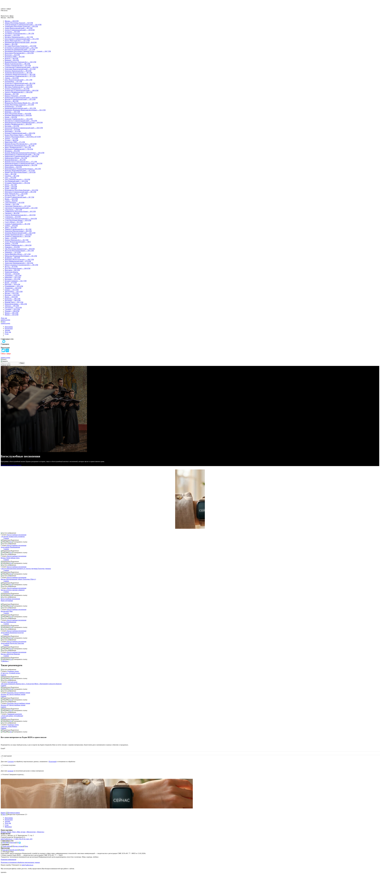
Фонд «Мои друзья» (19, 832)
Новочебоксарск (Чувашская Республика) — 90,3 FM (23, 169)
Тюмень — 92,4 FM (11, 243)
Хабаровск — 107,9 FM (13, 252)
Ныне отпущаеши (7, 600)
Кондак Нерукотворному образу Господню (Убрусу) (18, 579)
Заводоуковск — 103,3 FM (13, 291)
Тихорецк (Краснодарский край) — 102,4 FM (20, 233)
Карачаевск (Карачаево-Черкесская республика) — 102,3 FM (25, 110)
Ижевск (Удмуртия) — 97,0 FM (15, 96)
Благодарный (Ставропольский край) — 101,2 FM (22, 39)
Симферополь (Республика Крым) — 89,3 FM (20, 211)
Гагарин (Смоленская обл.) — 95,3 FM (18, 65)
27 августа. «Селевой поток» (10, 673)
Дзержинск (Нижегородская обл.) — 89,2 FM (20, 74)
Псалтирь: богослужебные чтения (18, 692)
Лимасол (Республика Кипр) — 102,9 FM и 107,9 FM (23, 137)
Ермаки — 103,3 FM (12, 290)
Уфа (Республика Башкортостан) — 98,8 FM (20, 249)
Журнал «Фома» (6, 832)
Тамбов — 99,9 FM (11, 226)
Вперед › (6, 661)
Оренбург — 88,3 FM (12, 176)
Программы (9, 327)
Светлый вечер (12, 682)
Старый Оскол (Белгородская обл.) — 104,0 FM (21, 218)
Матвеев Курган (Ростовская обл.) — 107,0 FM (20, 144)
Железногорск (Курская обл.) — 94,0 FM (18, 85)
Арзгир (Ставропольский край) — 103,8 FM (20, 30)
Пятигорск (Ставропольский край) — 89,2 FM (20, 192)
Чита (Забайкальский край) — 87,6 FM (18, 261)
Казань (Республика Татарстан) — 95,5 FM (19, 104)
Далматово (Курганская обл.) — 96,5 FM (18, 72)
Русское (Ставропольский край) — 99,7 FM (19, 197)
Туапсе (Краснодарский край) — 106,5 (18, 242)
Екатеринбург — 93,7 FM (13, 81)
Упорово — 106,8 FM (12, 311)
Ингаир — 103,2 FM (12, 293)
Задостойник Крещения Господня (12, 632)
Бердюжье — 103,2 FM (12, 279)
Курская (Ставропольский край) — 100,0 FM (20, 133)
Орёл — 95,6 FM (10, 177)
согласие (10, 771)
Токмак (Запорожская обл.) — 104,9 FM (18, 234)
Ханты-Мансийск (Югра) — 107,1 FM (17, 254)
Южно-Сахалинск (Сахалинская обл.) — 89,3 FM (21, 265)
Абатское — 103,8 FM (12, 274)
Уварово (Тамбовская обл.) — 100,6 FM (18, 245)
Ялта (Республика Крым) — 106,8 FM (17, 268)
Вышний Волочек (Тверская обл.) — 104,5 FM (20, 62)
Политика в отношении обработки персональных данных (20, 862)
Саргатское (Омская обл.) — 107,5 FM (17, 206)
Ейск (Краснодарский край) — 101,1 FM (18, 80)
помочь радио (5, 320)
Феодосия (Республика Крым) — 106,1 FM (19, 250)
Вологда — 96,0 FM (11, 58)
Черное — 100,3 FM (11, 313)
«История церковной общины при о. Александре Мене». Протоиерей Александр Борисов (31, 684)
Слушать (4, 535)
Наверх (3, 812)
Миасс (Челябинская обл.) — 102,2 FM (18, 147)
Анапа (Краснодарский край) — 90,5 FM (18, 28)
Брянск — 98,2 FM (11, 44)
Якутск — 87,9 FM (11, 266)
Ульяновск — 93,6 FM (12, 247)
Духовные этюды (13, 671)
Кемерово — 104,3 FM (12, 112)
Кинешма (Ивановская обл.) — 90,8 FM (18, 115)
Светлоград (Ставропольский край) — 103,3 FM (21, 208)
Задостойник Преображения (10, 547)
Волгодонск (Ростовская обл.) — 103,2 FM (19, 53)
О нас (7, 334)
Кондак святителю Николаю (10, 654)
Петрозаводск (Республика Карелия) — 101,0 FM (21, 190)
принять (3, 872)
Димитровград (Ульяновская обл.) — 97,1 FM (20, 76)
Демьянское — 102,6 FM (13, 288)
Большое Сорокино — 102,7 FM (15, 281)
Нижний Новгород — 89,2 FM (15, 160)
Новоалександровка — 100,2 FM (16, 304)
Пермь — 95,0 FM (11, 186)
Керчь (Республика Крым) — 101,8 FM (18, 113)
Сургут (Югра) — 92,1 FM (14, 222)
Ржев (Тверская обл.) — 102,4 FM (16, 193)
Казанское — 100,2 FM (12, 298)
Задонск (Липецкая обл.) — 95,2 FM (17, 88)
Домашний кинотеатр (14, 714)
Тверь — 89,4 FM (10, 227)
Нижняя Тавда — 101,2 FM (14, 302)
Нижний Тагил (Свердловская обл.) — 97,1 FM (21, 161)
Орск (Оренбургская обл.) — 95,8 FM (17, 179)
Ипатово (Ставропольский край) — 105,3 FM (20, 99)
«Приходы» (40, 832)
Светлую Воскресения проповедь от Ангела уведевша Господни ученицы (26, 568)
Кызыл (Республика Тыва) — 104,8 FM (18, 135)
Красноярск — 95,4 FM (12, 131)
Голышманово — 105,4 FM (14, 286)
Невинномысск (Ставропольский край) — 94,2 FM (22, 154)
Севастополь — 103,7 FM (13, 209)
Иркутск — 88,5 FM (11, 101)
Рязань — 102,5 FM (11, 199)
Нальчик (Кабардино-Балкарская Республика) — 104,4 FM (24, 153)
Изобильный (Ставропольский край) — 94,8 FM (21, 97)
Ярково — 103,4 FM (11, 314)
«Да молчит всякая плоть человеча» (13, 536)
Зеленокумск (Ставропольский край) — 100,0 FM (21, 90)
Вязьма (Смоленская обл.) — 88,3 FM (17, 64)
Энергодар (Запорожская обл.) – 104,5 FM (19, 263)
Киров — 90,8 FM (11, 117)
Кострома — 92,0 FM (12, 126)
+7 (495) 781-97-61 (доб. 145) (22, 839)
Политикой (52, 761)
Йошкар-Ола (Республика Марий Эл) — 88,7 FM (21, 103)
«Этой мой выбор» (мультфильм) (12, 716)
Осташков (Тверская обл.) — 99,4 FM (17, 183)
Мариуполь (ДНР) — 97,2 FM (15, 142)
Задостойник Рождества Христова (12, 643)
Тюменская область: (11, 272)
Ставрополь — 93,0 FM (13, 217)
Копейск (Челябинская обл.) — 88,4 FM (18, 124)
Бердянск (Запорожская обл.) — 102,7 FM (19, 37)
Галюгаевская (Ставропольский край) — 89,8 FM (21, 67)
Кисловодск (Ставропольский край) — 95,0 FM (21, 121)
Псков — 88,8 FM (11, 188)
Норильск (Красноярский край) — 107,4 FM (20, 170)
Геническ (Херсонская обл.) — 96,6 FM (18, 71)
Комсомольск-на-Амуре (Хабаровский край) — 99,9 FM (24, 122)
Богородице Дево (7, 611)
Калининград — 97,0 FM (13, 106)
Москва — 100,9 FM (12, 21)
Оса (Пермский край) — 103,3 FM (16, 181)
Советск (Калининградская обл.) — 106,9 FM (20, 215)
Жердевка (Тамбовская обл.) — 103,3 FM (18, 87)
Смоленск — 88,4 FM (12, 213)
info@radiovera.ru (6, 839)
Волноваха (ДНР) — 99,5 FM (14, 56)
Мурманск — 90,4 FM (12, 151)
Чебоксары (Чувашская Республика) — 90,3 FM (21, 256)
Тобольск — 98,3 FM (12, 306)
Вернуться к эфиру (7, 16)
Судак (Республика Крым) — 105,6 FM (18, 220)
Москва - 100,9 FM (7, 17)
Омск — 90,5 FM (10, 174)
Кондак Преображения (8, 622)
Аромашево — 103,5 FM (13, 275)
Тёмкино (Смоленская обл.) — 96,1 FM (18, 229)
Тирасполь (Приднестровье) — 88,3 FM (18, 231)
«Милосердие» (31, 832)
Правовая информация (8, 859)
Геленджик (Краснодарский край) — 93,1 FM (20, 69)
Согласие (11, 761)
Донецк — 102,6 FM (12, 78)
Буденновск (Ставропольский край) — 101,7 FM (21, 48)
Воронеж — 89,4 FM (12, 60)
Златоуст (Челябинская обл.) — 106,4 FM (18, 92)
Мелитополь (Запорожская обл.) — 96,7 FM (19, 145)
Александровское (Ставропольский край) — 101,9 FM (23, 24)
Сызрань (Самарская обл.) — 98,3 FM (17, 224)
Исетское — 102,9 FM (12, 295)
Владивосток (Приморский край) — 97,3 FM (20, 49)
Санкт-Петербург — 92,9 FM (14, 202)
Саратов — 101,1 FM (12, 204)
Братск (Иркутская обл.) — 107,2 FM (17, 40)
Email (3, 748)
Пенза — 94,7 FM (11, 185)
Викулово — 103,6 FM (12, 284)
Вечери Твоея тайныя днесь (10, 558)
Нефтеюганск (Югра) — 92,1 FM (16, 158)
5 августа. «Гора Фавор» (9, 726)
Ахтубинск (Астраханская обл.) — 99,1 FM (19, 33)
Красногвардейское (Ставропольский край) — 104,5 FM (24, 128)
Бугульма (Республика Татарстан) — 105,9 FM (20, 46)
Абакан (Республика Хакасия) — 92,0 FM (19, 23)
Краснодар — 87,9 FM (12, 129)
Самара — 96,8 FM (11, 201)
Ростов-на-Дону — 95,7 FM (14, 195)
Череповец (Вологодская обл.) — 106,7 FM (19, 259)
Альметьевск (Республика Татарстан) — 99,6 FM (21, 26)
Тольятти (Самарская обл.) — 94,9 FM (17, 236)
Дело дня (4, 318)
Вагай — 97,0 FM (11, 282)
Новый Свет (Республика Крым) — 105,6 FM (20, 172)
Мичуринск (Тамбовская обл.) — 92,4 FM (19, 149)
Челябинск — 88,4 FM (12, 258)
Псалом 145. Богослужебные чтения (13, 694)
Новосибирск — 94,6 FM (13, 167)
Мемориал (8, 827)
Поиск (22, 363)
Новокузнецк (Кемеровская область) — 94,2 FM (21, 165)
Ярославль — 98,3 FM (12, 270)
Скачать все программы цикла (11, 465)
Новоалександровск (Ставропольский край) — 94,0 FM (23, 163)
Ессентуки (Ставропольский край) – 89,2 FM (20, 83)
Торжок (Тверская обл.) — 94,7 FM (16, 240)
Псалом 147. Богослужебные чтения (13, 705)
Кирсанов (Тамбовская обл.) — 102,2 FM (18, 119)
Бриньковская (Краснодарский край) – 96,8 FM (21, 42)
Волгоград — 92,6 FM (12, 55)
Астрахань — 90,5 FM (12, 32)
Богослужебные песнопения (16, 535)
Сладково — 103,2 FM (12, 309)
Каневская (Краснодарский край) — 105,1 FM (20, 108)
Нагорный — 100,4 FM (12, 300)
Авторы (7, 330)
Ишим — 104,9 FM (11, 297)
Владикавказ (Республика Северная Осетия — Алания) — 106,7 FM (28, 51)
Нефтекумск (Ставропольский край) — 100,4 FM (21, 156)
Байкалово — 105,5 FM (12, 277)
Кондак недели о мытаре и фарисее (13, 590)
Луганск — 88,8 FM (11, 140)
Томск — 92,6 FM (11, 238)
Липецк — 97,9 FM (11, 138)
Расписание (9, 328)
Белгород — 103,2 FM (12, 35)
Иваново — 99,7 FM (12, 94)
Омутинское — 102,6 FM (13, 307)
